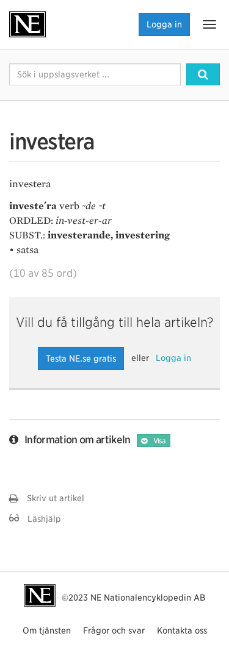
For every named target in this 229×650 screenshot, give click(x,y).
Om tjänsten (47, 630)
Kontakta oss (182, 630)
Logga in (164, 24)
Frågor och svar (114, 630)
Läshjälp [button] (40, 519)
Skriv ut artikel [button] (51, 498)
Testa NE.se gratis (81, 358)
